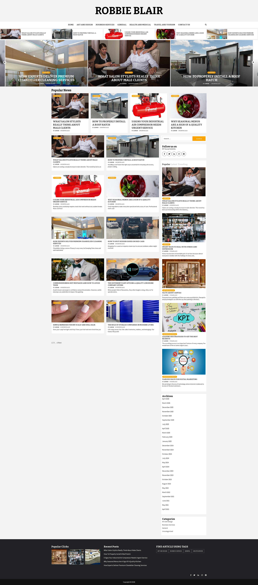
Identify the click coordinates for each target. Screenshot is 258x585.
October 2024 (167, 454)
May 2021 (165, 505)
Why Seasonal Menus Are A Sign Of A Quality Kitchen (190, 34)
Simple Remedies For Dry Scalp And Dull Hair (74, 325)
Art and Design (85, 25)
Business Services (105, 25)
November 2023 (167, 475)
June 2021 (165, 501)
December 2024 (167, 445)
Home (71, 25)
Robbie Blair (129, 11)
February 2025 (167, 437)
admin (41, 83)
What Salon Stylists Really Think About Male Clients (34, 34)
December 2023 (167, 471)
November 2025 (167, 411)
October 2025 (167, 416)
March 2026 (166, 403)
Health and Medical (140, 25)
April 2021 (165, 509)
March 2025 (166, 433)
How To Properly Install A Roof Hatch (211, 78)
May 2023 (165, 488)
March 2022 (166, 492)
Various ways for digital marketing (179, 379)
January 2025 (167, 441)
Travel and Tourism (164, 25)
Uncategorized (167, 531)
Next (60, 343)
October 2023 (167, 479)
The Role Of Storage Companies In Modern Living (131, 325)
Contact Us (184, 25)
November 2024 (167, 450)
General (121, 25)
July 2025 (165, 424)
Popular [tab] (166, 164)
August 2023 (166, 484)
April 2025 (165, 428)
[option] (26, 34)
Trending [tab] (182, 164)
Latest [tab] (174, 164)
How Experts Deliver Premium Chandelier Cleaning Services (241, 34)
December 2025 (167, 407)
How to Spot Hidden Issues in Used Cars (126, 241)
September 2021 (168, 496)
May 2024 (165, 462)
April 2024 (165, 467)
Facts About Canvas (171, 293)
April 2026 (165, 399)
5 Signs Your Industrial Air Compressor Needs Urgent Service (136, 34)
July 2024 (165, 458)
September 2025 (168, 420)
